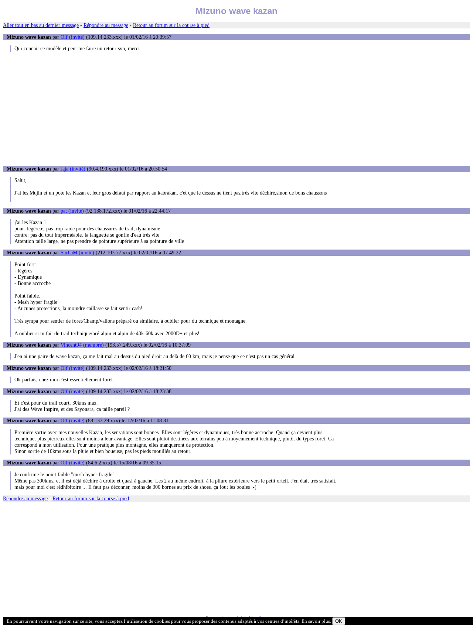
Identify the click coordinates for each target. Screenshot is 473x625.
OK (338, 621)
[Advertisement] (236, 108)
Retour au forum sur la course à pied (171, 25)
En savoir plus (316, 621)
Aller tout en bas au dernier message (41, 25)
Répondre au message (106, 25)
